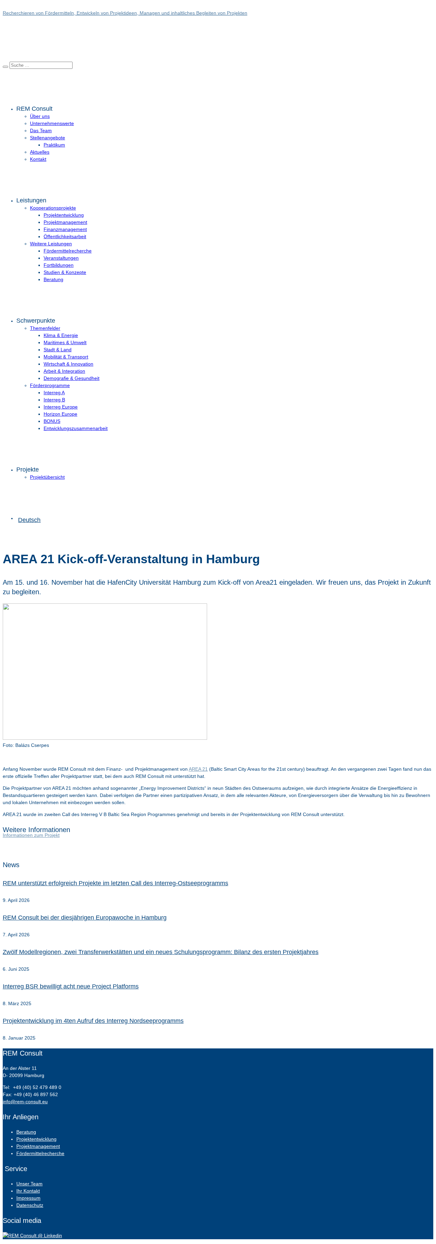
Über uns (40, 116)
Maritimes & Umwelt (65, 342)
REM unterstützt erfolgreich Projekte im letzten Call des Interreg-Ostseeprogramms (115, 883)
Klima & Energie (61, 335)
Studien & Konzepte (65, 272)
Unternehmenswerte (52, 123)
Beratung (53, 279)
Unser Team (29, 1183)
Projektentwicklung (64, 215)
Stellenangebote (47, 137)
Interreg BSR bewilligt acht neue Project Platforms (71, 986)
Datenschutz (29, 1205)
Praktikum (54, 145)
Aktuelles (39, 152)
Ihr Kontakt (28, 1191)
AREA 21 (198, 769)
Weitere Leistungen (51, 243)
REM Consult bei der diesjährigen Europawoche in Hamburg (85, 917)
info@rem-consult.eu (25, 1101)
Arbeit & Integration (64, 371)
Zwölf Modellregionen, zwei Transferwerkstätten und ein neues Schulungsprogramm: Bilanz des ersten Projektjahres (160, 952)
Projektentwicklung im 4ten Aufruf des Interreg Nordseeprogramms (93, 1020)
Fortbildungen (59, 265)
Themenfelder (45, 328)
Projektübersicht (47, 477)
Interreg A (54, 392)
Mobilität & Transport (66, 356)
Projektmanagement (65, 222)
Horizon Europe (60, 414)
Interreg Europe (61, 407)
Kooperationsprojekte (53, 208)
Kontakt (38, 159)
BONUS (52, 421)
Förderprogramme (50, 385)
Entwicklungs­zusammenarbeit (76, 428)
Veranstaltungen (61, 258)
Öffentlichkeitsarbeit (65, 236)
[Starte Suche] (5, 67)
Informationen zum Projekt (31, 835)
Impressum (28, 1198)
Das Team (41, 130)
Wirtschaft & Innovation (68, 364)
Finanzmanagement (65, 229)
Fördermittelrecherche (68, 251)
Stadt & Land (58, 349)
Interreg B (54, 399)
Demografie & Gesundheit (71, 378)
